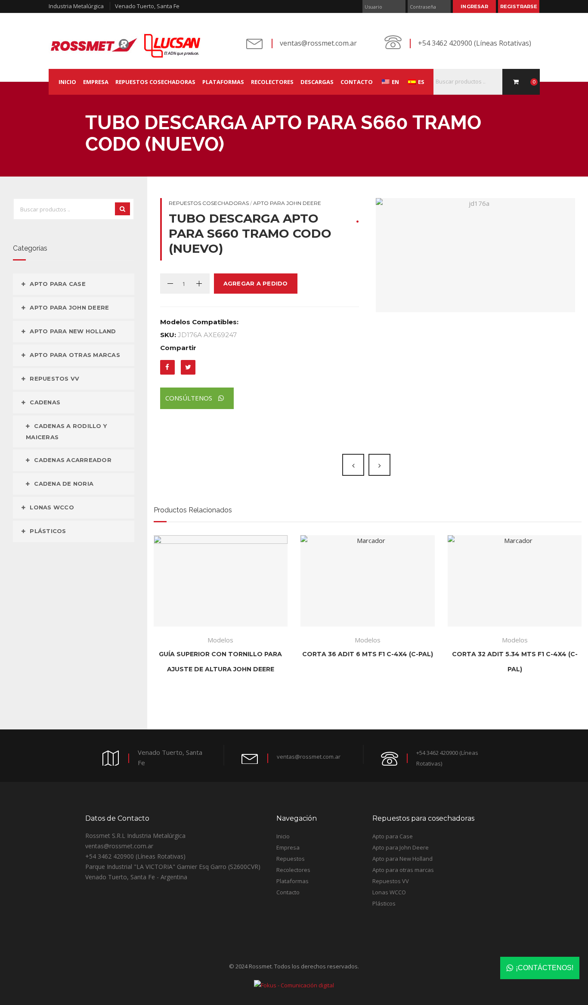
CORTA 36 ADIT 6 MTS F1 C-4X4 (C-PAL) (367, 654)
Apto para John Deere (287, 203)
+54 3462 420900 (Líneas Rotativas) (474, 43)
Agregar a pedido (255, 283)
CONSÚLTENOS (189, 398)
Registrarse (518, 6)
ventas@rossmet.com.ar (318, 43)
